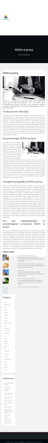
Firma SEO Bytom (8, 407)
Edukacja (6, 312)
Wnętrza (6, 367)
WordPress (22, 442)
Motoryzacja (6, 328)
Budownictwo (7, 304)
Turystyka (6, 356)
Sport (5, 349)
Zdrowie (6, 369)
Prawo (5, 338)
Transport (6, 354)
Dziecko (5, 310)
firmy (23, 172)
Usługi (5, 364)
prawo (16, 176)
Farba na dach (21, 270)
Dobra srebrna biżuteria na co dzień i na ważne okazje (30, 263)
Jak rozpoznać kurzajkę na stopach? (26, 278)
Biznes (5, 302)
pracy (9, 101)
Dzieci (5, 307)
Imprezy (6, 320)
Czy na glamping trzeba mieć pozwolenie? (7, 389)
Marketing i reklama (8, 323)
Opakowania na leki (8, 397)
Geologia (6, 315)
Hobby (5, 317)
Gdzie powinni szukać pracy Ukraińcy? (26, 255)
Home (19, 55)
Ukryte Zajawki (7, 359)
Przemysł (6, 341)
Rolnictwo (6, 343)
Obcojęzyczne (7, 333)
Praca (5, 336)
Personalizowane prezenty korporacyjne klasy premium (9, 411)
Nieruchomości (7, 330)
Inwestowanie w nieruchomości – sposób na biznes (8, 421)
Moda (5, 325)
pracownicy (29, 104)
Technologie (6, 351)
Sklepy (5, 346)
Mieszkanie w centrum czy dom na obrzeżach (28, 287)
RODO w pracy (26, 55)
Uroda (5, 362)
